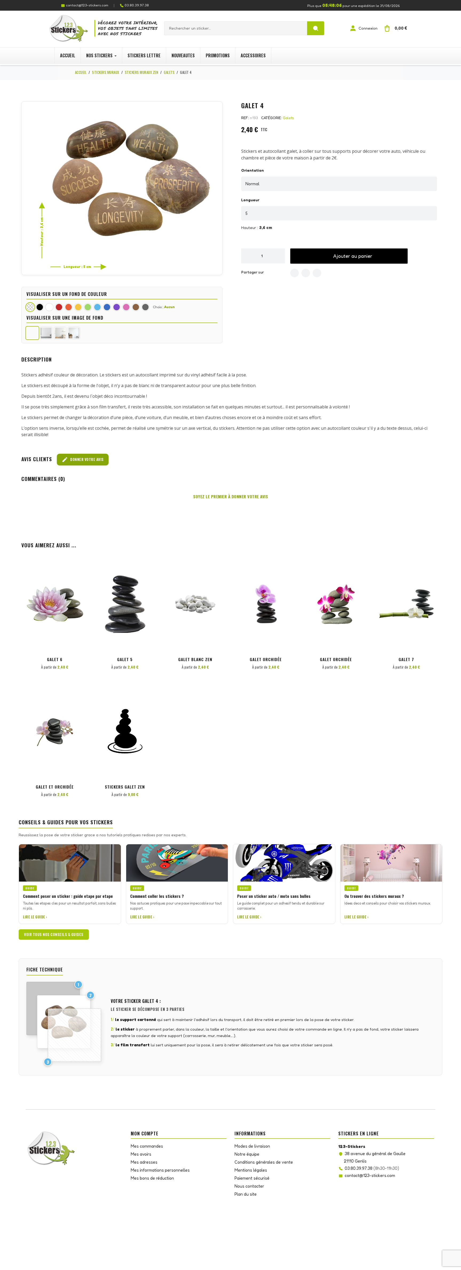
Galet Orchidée (266, 659)
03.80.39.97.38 (137, 5)
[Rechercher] (315, 28)
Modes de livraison (252, 1146)
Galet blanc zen (195, 659)
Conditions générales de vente (264, 1162)
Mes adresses (144, 1162)
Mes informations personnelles (160, 1170)
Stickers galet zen (125, 787)
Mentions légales (251, 1170)
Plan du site (246, 1194)
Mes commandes (147, 1146)
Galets (288, 117)
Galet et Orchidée (55, 787)
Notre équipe (247, 1154)
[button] (349, 256)
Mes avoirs (141, 1154)
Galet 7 (406, 659)
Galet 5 (125, 659)
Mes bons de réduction (152, 1178)
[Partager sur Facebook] (294, 273)
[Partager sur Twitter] (305, 273)
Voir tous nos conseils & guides (54, 934)
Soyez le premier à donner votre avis (230, 496)
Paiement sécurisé (252, 1178)
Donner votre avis (83, 459)
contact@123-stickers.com (87, 5)
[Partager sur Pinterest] (317, 273)
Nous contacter (249, 1186)
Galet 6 (54, 659)
